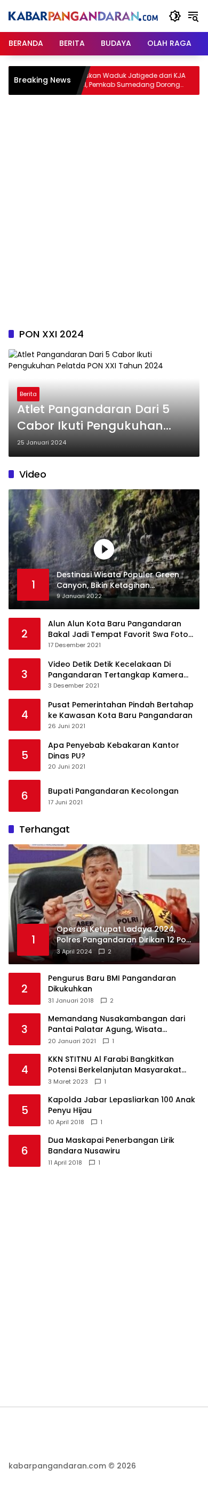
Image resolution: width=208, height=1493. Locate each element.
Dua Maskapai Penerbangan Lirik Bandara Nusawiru (111, 1145)
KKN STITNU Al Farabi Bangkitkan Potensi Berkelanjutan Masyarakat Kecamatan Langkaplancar (114, 1064)
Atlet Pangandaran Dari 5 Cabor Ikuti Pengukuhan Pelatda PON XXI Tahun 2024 (102, 417)
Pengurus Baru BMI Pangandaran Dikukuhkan (112, 983)
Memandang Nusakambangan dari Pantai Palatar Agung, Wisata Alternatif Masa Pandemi (116, 1024)
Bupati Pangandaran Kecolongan (113, 791)
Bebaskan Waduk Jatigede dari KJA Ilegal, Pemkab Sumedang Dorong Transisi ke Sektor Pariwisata (108, 80)
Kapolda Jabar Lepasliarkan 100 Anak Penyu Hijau (121, 1105)
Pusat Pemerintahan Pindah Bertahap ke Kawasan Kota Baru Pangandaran (121, 710)
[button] (175, 16)
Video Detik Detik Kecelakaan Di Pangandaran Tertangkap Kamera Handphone (115, 669)
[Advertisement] (104, 209)
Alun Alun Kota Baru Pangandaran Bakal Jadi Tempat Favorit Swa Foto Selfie (118, 629)
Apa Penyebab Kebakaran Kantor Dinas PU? (113, 750)
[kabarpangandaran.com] (83, 16)
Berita (28, 394)
